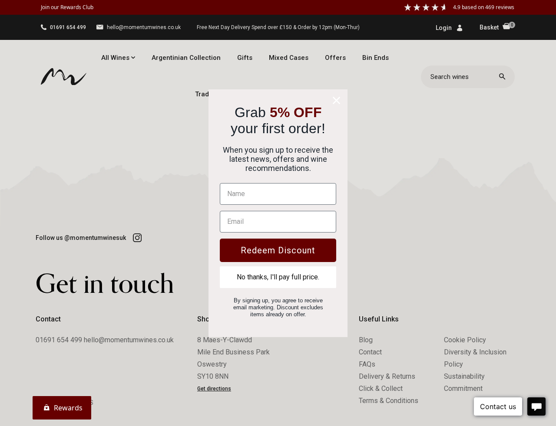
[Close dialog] (336, 100)
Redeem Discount (278, 250)
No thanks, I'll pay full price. (278, 277)
